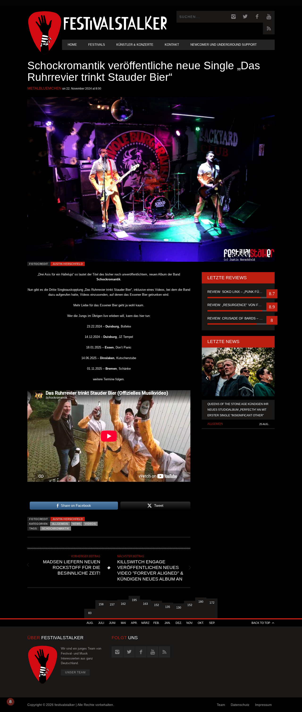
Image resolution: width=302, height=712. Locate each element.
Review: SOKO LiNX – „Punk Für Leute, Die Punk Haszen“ (238, 292)
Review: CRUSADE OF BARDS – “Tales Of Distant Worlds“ (238, 318)
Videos (90, 523)
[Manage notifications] (10, 701)
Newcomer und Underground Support (223, 44)
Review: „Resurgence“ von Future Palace (238, 305)
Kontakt (172, 44)
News (76, 523)
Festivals (96, 44)
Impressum (263, 705)
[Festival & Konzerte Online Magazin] (115, 22)
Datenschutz (240, 705)
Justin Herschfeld (68, 263)
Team (221, 705)
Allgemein (60, 523)
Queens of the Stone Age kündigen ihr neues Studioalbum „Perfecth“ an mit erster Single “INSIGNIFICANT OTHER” (237, 409)
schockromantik (55, 528)
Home (72, 44)
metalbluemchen (44, 88)
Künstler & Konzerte (134, 44)
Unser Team (75, 672)
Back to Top (261, 623)
